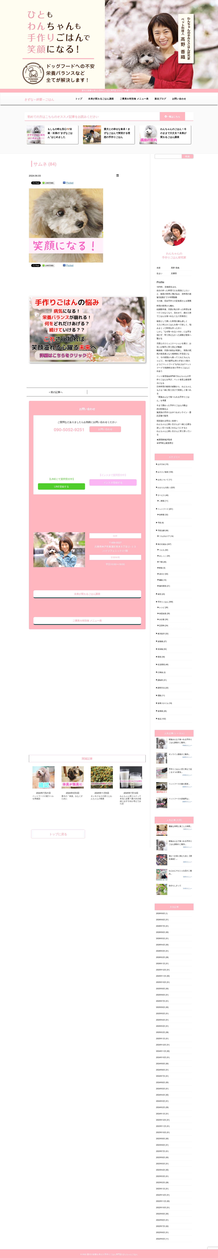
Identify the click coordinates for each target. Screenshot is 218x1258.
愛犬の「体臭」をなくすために (72, 797)
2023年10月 (161, 1132)
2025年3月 (160, 1026)
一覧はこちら (173, 116)
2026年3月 (160, 951)
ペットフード (163, 509)
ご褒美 (161, 500)
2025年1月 (160, 1038)
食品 (159, 718)
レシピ (161, 607)
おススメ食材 (163, 472)
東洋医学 (161, 633)
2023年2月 (160, 1182)
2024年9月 (160, 1063)
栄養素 (160, 641)
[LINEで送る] (48, 182)
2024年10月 (161, 1057)
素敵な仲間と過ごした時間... (180, 826)
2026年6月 (160, 932)
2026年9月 (160, 913)
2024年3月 (160, 1101)
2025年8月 (160, 994)
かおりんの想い (164, 487)
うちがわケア (164, 536)
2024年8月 (160, 1069)
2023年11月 (161, 1126)
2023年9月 (160, 1138)
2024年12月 (161, 1044)
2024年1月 (160, 1113)
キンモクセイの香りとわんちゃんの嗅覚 (101, 797)
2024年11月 (161, 1051)
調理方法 (161, 687)
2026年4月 (160, 944)
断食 (161, 567)
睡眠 (161, 580)
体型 (159, 594)
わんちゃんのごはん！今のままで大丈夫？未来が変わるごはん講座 (173, 133)
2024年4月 (160, 1094)
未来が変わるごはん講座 (101, 98)
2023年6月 (160, 1157)
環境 (159, 656)
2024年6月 (160, 1082)
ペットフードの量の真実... (179, 783)
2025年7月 (160, 1001)
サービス (161, 495)
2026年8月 (160, 919)
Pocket (69, 182)
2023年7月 (160, 1151)
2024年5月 (160, 1088)
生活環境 (161, 664)
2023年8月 (160, 1145)
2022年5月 (160, 1238)
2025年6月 (160, 1007)
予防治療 (161, 530)
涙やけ (161, 574)
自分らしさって (175, 885)
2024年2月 (160, 1107)
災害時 (161, 625)
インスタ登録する (113, 482)
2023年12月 (161, 1120)
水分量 (161, 619)
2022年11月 (161, 1201)
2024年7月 (160, 1076)
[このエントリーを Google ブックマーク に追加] (64, 182)
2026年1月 (160, 963)
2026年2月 (160, 957)
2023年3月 (160, 1176)
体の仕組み (162, 544)
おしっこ (162, 555)
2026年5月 (160, 938)
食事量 (161, 514)
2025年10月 (161, 982)
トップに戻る (58, 834)
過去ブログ (160, 98)
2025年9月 (160, 988)
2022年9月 (160, 1213)
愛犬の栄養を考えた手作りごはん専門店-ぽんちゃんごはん (112, 1254)
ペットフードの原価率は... (179, 798)
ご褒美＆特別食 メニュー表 (134, 98)
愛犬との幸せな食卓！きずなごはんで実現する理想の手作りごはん (117, 133)
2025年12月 (161, 969)
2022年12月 (161, 1195)
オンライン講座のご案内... (179, 754)
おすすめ (161, 464)
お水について (163, 479)
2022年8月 (160, 1220)
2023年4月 (160, 1169)
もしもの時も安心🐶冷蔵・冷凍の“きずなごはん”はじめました (60, 133)
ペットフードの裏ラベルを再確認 (43, 797)
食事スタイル (163, 703)
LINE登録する (61, 486)
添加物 (160, 649)
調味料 (160, 680)
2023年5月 (160, 1163)
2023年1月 (160, 1188)
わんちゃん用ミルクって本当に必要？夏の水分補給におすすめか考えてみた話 (130, 800)
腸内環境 (162, 586)
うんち (161, 550)
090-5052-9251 (69, 429)
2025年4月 (160, 1019)
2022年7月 (160, 1226)
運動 (159, 695)
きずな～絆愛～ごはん (39, 99)
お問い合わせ (179, 98)
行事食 (160, 672)
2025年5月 (160, 1013)
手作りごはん (163, 601)
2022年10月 (161, 1207)
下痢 (161, 562)
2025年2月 (160, 1032)
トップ (78, 98)
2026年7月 (160, 926)
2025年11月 (161, 976)
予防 (159, 522)
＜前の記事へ (55, 392)
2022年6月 (160, 1232)
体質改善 (162, 613)
